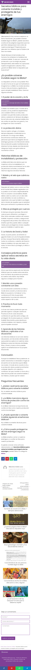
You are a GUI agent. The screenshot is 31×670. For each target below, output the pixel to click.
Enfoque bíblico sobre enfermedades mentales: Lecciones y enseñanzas (23, 486)
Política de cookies (18, 661)
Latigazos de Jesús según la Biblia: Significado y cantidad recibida (7, 486)
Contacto (16, 659)
